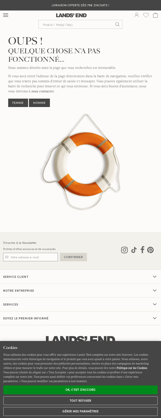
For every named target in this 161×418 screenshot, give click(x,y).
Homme (39, 103)
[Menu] (5, 15)
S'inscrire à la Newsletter (20, 243)
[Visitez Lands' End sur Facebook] (141, 250)
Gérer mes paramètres (80, 411)
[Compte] (136, 15)
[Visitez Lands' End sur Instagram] (124, 250)
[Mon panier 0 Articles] (155, 15)
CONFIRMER (73, 257)
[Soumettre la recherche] (117, 24)
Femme (18, 103)
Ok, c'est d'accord (80, 390)
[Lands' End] (71, 15)
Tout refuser (80, 400)
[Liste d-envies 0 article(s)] (146, 15)
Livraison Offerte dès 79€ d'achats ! (80, 5)
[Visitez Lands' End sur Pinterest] (149, 250)
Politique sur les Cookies (132, 368)
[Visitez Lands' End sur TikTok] (133, 250)
